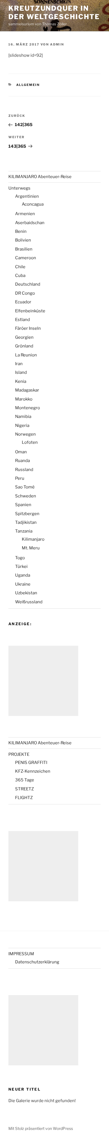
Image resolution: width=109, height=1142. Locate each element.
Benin (21, 231)
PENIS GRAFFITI (31, 762)
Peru (19, 478)
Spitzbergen (27, 513)
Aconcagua (33, 204)
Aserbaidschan (29, 222)
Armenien (25, 213)
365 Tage (24, 779)
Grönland (24, 346)
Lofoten (30, 442)
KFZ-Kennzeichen (32, 771)
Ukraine (22, 584)
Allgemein (28, 85)
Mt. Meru (31, 547)
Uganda (22, 575)
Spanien (23, 504)
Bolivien (23, 240)
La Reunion (26, 355)
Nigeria (22, 425)
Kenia (20, 381)
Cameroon (25, 257)
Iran (19, 363)
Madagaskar (27, 390)
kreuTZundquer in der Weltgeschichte (54, 12)
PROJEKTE (18, 754)
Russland (24, 469)
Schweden (25, 496)
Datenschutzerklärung (37, 961)
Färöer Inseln (28, 328)
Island (21, 372)
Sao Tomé (25, 487)
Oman (21, 451)
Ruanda (22, 460)
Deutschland (27, 284)
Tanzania (23, 531)
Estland (22, 319)
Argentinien (27, 196)
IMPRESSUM (21, 953)
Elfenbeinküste (30, 310)
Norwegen (25, 434)
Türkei (21, 566)
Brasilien (23, 249)
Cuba (20, 275)
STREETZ (24, 788)
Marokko (23, 399)
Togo (20, 557)
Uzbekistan (26, 592)
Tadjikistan (26, 522)
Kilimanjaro (33, 539)
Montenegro (27, 407)
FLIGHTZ (24, 797)
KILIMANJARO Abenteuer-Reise (40, 176)
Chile (20, 266)
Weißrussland (28, 601)
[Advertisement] (43, 681)
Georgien (24, 337)
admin (57, 44)
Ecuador (23, 301)
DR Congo (25, 293)
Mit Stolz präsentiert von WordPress (40, 1128)
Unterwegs (19, 188)
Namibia (23, 416)
